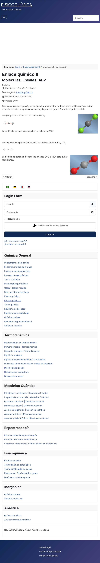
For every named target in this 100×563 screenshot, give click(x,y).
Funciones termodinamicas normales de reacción (28, 363)
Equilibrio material (13, 355)
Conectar (50, 234)
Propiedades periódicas (16, 283)
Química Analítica (12, 515)
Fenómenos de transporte (17, 477)
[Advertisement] (50, 42)
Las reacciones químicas (16, 275)
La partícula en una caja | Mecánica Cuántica (26, 397)
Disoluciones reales (13, 376)
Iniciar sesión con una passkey (52, 225)
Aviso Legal (45, 547)
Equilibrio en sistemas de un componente (24, 359)
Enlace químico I (12, 296)
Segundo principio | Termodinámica (21, 351)
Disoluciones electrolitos (16, 372)
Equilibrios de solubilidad (16, 313)
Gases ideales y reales (15, 288)
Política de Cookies (48, 555)
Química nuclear (12, 317)
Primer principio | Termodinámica (20, 347)
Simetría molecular (13, 498)
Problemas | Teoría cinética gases (21, 473)
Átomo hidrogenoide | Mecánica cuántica (24, 410)
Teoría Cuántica (12, 279)
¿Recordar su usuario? (15, 244)
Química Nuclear (12, 494)
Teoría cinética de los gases (18, 469)
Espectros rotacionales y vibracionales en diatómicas (30, 443)
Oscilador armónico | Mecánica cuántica (24, 401)
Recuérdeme (13, 218)
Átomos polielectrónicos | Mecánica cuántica (26, 418)
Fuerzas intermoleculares (16, 292)
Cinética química (12, 460)
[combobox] (86, 18)
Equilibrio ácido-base (14, 309)
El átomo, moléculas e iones (18, 267)
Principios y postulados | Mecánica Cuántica (26, 393)
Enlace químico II (12, 300)
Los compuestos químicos (17, 271)
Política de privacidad (50, 551)
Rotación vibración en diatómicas (20, 439)
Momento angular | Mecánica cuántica (23, 405)
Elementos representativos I (18, 321)
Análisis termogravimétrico (17, 519)
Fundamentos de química (16, 262)
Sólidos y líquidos (13, 325)
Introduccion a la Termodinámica (20, 342)
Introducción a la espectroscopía (20, 435)
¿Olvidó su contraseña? (15, 241)
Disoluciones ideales (14, 367)
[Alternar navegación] (4, 17)
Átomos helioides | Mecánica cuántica (23, 414)
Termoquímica (11, 304)
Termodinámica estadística (17, 464)
